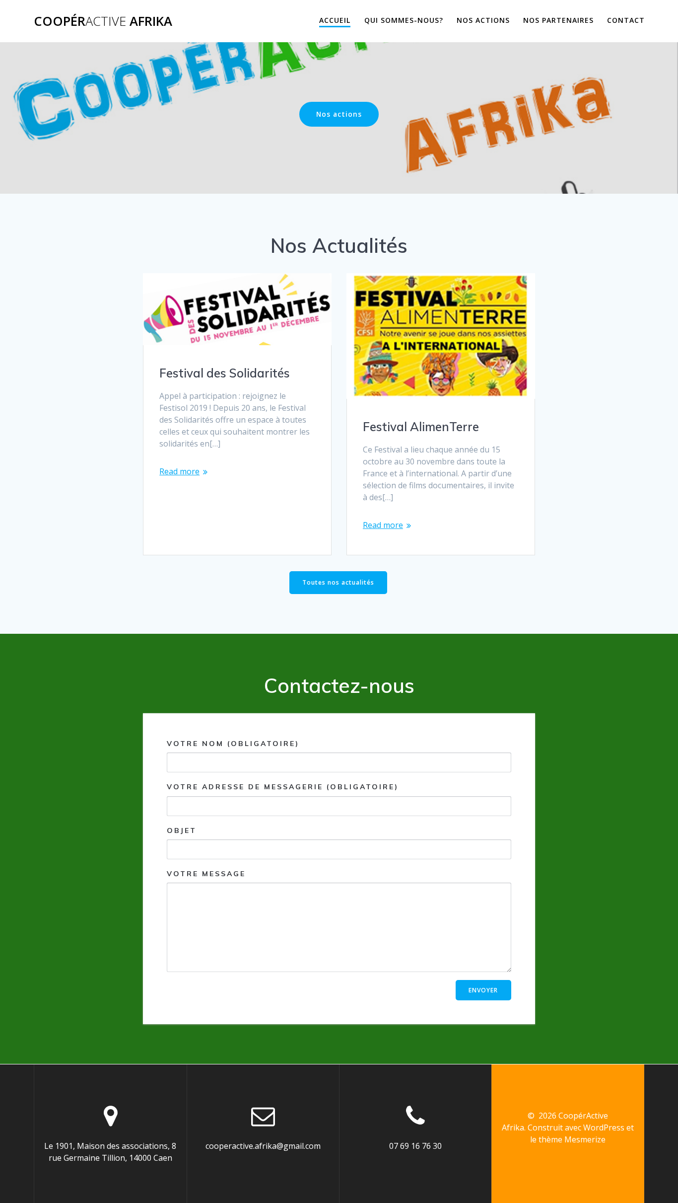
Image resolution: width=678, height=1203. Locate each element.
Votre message (206, 873)
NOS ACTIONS (483, 20)
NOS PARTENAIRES (558, 20)
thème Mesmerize (572, 1139)
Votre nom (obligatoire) (233, 743)
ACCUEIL (334, 20)
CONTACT (626, 20)
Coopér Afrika (103, 21)
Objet (182, 830)
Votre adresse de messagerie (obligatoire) (283, 786)
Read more (179, 471)
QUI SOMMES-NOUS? (403, 20)
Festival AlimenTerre (421, 426)
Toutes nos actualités (338, 582)
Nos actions (339, 114)
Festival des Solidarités (224, 373)
